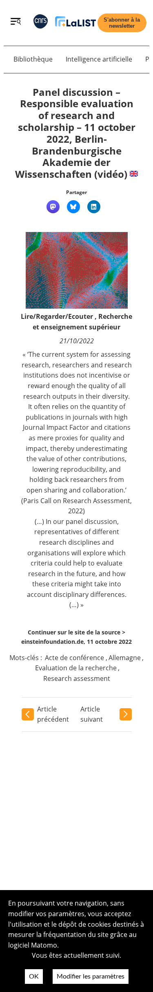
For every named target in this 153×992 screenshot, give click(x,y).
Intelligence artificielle (99, 59)
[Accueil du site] (75, 23)
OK (34, 976)
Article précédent (53, 714)
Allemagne (125, 657)
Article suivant (91, 714)
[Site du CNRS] (40, 23)
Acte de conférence (74, 657)
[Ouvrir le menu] (16, 22)
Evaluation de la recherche (76, 667)
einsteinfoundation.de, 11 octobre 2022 (76, 641)
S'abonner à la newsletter (122, 23)
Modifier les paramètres (90, 976)
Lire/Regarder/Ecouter (57, 316)
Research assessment (76, 678)
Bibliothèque (33, 59)
